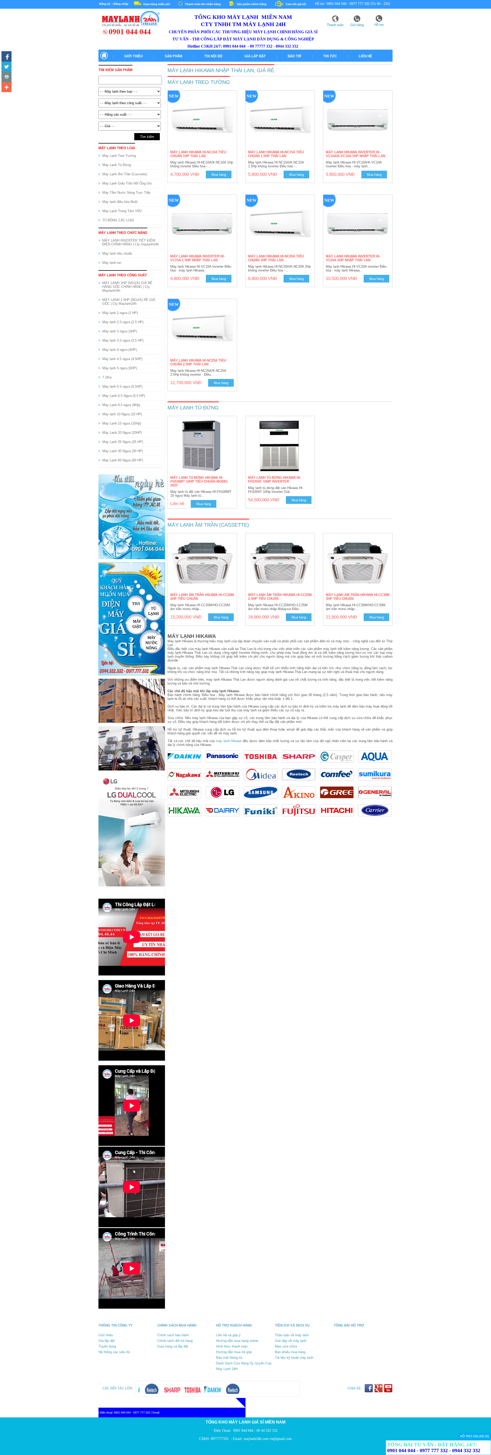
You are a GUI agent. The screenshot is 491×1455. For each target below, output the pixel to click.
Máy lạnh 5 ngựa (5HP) (119, 368)
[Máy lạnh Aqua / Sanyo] (376, 764)
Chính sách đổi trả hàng (175, 1341)
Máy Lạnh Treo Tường (119, 156)
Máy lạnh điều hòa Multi (120, 202)
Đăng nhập (121, 3)
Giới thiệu (133, 56)
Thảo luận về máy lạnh (292, 1335)
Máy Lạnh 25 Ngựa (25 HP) (122, 442)
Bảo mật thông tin (229, 1358)
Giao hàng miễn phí (156, 4)
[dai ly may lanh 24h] (129, 34)
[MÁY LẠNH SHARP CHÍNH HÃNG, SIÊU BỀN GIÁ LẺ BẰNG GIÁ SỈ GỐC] (301, 764)
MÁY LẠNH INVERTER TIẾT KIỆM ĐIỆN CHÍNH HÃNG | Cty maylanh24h (130, 242)
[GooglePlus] (378, 1391)
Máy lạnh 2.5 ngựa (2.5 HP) (122, 322)
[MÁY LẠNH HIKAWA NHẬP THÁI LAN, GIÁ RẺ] (187, 818)
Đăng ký (104, 3)
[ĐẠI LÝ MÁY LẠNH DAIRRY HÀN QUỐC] (225, 818)
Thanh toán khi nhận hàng (203, 4)
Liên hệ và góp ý (228, 1335)
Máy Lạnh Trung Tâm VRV (122, 211)
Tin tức (330, 56)
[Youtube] (6, 77)
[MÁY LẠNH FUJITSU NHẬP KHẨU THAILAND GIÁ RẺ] (301, 818)
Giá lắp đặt (255, 56)
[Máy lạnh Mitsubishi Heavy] (225, 782)
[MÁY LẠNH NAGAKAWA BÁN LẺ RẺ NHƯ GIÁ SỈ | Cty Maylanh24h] (187, 782)
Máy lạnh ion (111, 263)
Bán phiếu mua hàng (290, 1352)
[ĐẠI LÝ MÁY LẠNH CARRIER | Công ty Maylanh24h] (376, 818)
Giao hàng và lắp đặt (172, 1346)
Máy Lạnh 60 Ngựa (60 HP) (122, 460)
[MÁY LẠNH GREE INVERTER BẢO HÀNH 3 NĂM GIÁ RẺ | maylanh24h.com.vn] (339, 800)
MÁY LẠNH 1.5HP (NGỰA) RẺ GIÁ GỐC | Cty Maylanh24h (128, 302)
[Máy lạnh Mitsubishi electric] (187, 800)
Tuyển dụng (107, 1346)
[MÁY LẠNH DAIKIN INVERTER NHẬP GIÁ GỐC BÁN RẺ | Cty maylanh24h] (187, 764)
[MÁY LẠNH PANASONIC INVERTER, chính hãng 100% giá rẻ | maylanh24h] (225, 764)
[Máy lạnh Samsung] (263, 800)
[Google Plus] (6, 87)
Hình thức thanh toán (232, 1346)
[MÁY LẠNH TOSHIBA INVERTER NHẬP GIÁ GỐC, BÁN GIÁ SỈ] (263, 764)
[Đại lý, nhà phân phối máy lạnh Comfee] (339, 782)
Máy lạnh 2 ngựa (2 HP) (120, 313)
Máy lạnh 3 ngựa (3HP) (119, 331)
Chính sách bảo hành (173, 1335)
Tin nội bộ (213, 56)
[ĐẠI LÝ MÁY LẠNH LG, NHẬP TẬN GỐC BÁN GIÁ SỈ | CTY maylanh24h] (225, 800)
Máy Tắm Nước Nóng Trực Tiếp (126, 192)
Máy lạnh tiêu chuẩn (117, 253)
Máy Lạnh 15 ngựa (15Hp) (121, 423)
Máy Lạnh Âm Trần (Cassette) (124, 174)
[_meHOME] (104, 59)
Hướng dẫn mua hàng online (237, 1341)
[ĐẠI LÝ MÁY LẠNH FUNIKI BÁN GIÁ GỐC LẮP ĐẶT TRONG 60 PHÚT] (263, 818)
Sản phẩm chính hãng (251, 4)
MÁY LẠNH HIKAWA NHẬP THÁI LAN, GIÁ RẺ (221, 70)
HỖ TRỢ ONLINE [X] (474, 1436)
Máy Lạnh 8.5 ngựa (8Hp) (121, 405)
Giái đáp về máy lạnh (290, 1341)
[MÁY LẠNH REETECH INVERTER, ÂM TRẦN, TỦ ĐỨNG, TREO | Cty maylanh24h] (301, 782)
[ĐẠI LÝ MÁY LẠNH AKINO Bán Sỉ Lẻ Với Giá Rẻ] (301, 800)
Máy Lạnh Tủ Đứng (116, 165)
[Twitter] (6, 66)
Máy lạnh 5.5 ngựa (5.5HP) (122, 386)
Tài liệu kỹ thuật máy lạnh (294, 1358)
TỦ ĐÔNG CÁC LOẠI (118, 220)
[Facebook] (6, 56)
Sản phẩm (173, 56)
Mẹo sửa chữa (286, 1346)
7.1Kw (106, 377)
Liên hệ (365, 56)
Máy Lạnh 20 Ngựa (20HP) (122, 433)
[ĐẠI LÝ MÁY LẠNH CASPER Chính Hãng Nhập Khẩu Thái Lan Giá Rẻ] (339, 764)
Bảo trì (294, 56)
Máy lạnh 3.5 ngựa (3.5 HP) (122, 340)
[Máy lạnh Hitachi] (339, 818)
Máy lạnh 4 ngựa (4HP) (119, 350)
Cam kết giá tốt (296, 4)
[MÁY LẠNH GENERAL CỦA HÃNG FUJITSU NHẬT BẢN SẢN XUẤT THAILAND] (376, 800)
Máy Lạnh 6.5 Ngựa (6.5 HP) (123, 396)
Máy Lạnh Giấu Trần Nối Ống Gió (127, 183)
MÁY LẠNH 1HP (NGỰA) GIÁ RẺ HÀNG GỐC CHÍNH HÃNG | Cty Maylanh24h (127, 286)
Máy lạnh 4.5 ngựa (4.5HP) (122, 359)
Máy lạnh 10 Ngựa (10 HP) (122, 414)
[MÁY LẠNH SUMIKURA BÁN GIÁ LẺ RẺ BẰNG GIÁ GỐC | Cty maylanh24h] (376, 782)
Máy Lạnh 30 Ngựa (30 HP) (122, 451)
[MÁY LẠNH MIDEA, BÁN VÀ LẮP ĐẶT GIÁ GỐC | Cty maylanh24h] (263, 782)
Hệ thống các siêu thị (114, 1352)
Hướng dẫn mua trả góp (234, 1352)
